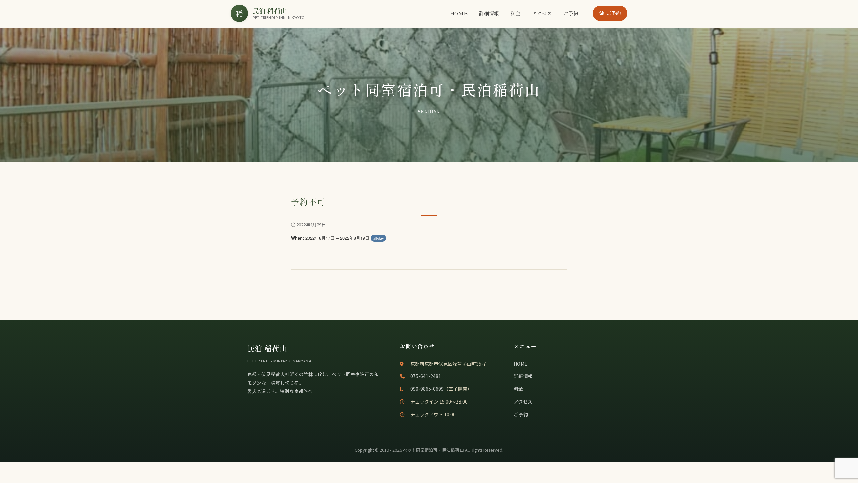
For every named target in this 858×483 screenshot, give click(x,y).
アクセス (542, 13)
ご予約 (570, 13)
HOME (459, 13)
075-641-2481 (425, 376)
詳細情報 (489, 13)
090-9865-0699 (427, 388)
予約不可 (308, 201)
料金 (515, 13)
